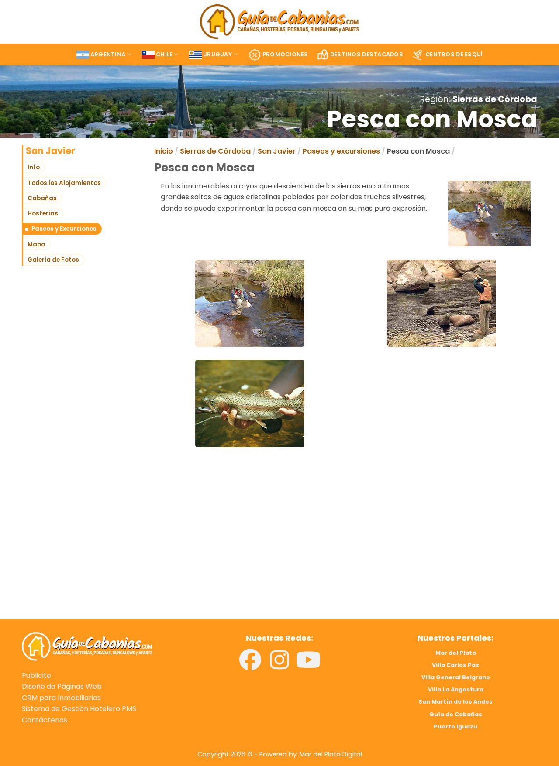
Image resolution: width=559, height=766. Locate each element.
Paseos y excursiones (341, 151)
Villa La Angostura (455, 689)
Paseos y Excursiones (64, 229)
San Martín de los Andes (455, 701)
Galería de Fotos (53, 260)
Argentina (107, 54)
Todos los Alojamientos (64, 183)
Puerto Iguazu (455, 726)
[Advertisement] (147, 547)
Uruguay (217, 54)
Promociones (285, 54)
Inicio (163, 151)
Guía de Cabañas (455, 714)
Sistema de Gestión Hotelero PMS (79, 709)
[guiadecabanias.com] (87, 646)
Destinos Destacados (366, 54)
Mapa (36, 244)
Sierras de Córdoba (494, 99)
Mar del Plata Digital (331, 754)
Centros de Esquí (454, 54)
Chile (164, 54)
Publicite (36, 675)
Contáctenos (44, 720)
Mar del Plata (455, 653)
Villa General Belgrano (455, 677)
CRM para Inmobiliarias (61, 698)
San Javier (277, 151)
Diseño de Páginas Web (62, 686)
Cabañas (42, 198)
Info (34, 167)
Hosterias (43, 213)
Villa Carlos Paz (455, 665)
